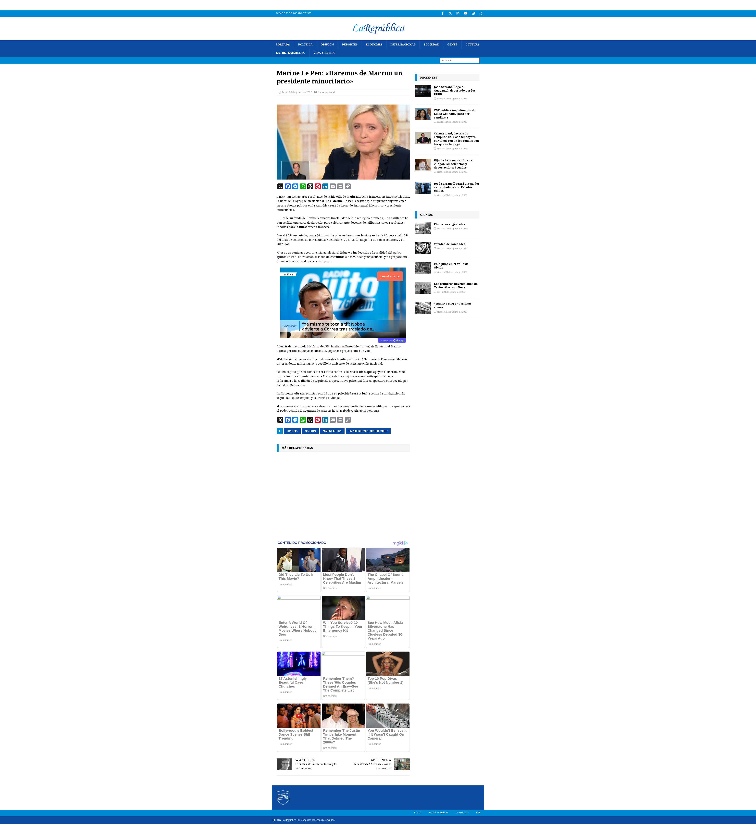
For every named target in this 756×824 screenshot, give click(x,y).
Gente (452, 44)
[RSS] (480, 13)
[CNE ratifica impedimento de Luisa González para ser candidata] (423, 114)
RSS (478, 812)
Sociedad (431, 44)
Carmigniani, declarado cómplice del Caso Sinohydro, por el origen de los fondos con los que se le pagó (456, 138)
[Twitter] (450, 13)
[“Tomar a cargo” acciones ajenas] (423, 308)
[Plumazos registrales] (423, 228)
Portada (283, 44)
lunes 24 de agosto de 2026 (451, 292)
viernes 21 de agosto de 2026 (452, 312)
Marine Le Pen (332, 431)
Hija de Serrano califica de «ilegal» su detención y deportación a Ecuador (453, 163)
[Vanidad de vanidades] (423, 248)
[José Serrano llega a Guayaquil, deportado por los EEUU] (423, 91)
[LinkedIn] (457, 13)
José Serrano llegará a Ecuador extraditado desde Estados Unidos (456, 187)
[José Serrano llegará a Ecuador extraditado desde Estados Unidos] (423, 188)
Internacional (403, 44)
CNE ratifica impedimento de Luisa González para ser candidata (454, 113)
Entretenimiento (290, 52)
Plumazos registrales (449, 224)
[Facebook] (442, 13)
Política (305, 44)
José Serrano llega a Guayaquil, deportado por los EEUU (455, 90)
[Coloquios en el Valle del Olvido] (423, 268)
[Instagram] (473, 13)
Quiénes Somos (438, 812)
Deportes (350, 44)
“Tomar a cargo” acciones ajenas (453, 305)
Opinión (327, 44)
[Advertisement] (343, 496)
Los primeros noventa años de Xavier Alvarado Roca (456, 285)
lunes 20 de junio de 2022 (297, 92)
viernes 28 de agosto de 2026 (452, 148)
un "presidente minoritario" (368, 431)
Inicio (417, 812)
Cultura (472, 44)
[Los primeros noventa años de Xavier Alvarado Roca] (423, 288)
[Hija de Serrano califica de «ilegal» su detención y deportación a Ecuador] (423, 164)
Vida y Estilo (324, 52)
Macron (310, 431)
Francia (292, 431)
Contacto (462, 812)
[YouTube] (465, 13)
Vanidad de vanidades (449, 244)
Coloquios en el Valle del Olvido (452, 265)
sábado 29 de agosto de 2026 (452, 98)
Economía (374, 44)
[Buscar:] (459, 60)
